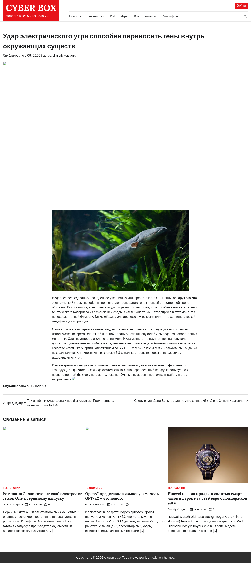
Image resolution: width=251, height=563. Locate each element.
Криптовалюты (145, 16)
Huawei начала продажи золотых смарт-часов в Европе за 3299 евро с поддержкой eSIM (207, 498)
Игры (124, 16)
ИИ (112, 16)
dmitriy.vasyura (64, 55)
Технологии (95, 16)
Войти (241, 5)
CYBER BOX (31, 7)
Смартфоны (170, 16)
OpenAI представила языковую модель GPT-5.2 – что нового (122, 496)
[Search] (245, 16)
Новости (75, 16)
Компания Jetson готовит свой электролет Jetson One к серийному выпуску (42, 496)
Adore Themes (163, 557)
